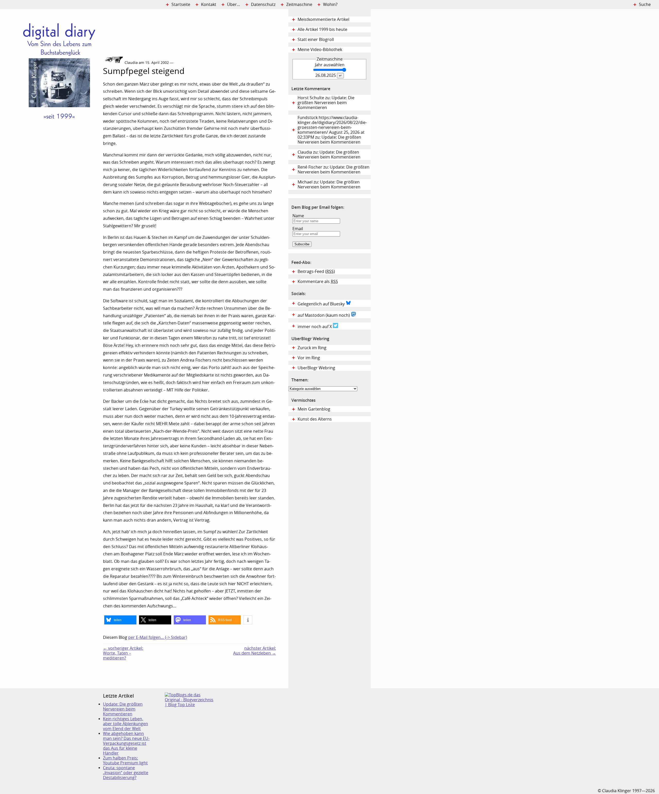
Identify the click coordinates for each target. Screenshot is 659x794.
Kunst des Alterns (315, 419)
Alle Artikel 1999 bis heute (322, 29)
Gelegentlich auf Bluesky (322, 304)
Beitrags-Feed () (316, 271)
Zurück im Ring (312, 347)
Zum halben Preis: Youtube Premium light (125, 760)
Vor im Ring (309, 357)
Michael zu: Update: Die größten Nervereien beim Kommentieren (329, 184)
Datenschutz (263, 4)
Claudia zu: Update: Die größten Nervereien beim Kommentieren (329, 155)
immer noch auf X (315, 326)
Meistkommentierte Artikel (323, 19)
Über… (233, 4)
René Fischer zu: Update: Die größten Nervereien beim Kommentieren (333, 169)
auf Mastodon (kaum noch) (324, 315)
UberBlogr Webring (316, 367)
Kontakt (208, 4)
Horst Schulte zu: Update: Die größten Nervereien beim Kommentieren (326, 102)
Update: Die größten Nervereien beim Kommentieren (123, 709)
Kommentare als (318, 281)
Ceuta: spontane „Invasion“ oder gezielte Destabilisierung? (125, 772)
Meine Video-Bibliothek (320, 49)
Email (297, 228)
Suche (645, 4)
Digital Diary (51, 87)
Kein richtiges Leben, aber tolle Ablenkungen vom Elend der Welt (125, 723)
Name (298, 215)
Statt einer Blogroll (316, 39)
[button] (120, 619)
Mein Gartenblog (314, 409)
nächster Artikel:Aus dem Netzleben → (254, 651)
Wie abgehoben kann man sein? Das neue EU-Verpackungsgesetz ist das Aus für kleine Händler (126, 743)
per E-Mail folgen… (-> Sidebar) (157, 637)
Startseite (180, 4)
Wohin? (330, 4)
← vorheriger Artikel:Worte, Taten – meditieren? (123, 653)
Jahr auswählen (329, 64)
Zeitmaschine (299, 4)
